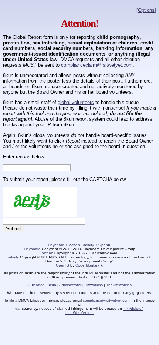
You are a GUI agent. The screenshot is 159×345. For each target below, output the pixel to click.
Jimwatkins (94, 285)
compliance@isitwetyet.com (106, 300)
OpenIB (105, 245)
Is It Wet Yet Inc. (79, 313)
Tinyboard (55, 245)
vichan (74, 245)
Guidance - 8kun (42, 285)
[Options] (146, 10)
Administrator (70, 285)
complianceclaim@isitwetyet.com (97, 65)
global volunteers (76, 102)
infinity (88, 245)
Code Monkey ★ (89, 265)
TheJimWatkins (119, 285)
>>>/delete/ (133, 309)
